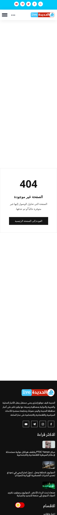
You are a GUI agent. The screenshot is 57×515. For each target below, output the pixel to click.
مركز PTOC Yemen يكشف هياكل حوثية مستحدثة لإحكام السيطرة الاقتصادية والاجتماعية (30, 453)
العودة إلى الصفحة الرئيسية (28, 220)
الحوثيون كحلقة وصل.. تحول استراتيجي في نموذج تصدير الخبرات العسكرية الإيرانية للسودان (31, 473)
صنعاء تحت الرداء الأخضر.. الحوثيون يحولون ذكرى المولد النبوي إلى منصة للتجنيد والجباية (31, 494)
